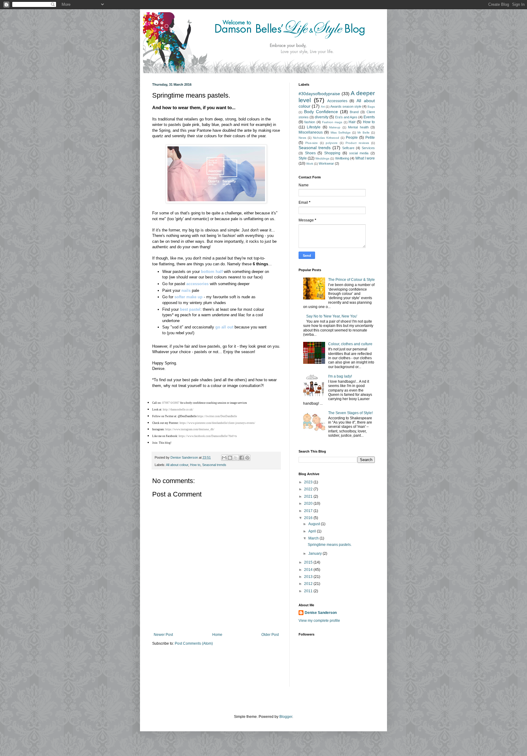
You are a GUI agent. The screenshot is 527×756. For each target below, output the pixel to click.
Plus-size (311, 143)
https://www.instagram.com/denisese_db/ (189, 429)
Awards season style (345, 106)
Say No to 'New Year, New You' (331, 316)
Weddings (322, 158)
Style (303, 158)
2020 (309, 503)
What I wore (365, 158)
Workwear (326, 163)
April (312, 531)
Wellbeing (342, 158)
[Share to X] (236, 458)
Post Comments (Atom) (194, 643)
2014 (309, 570)
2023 (309, 482)
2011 (309, 591)
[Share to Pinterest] (247, 458)
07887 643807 (171, 402)
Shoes (310, 153)
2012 (309, 584)
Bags (371, 106)
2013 (309, 577)
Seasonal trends (214, 465)
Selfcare (348, 148)
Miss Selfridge (341, 132)
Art (323, 106)
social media (359, 153)
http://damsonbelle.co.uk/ (178, 409)
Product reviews (357, 143)
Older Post (270, 634)
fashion (309, 122)
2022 (309, 489)
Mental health (358, 127)
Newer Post (163, 634)
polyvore (332, 143)
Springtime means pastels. (330, 545)
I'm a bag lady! (340, 376)
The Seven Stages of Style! (350, 413)
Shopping (332, 153)
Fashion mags (332, 122)
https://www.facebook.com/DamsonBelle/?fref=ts (208, 436)
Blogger (285, 717)
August (314, 524)
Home (217, 634)
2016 (309, 518)
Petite (370, 137)
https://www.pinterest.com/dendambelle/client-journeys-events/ (217, 423)
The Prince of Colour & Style (351, 280)
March (314, 538)
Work (309, 163)
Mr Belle (363, 132)
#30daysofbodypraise (319, 93)
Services (368, 148)
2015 (309, 562)
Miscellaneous (311, 132)
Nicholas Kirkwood (326, 137)
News (302, 137)
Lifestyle (314, 127)
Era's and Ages (346, 117)
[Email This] (224, 458)
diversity (321, 117)
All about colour (177, 465)
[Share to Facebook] (241, 458)
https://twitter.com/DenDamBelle (217, 416)
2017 (309, 511)
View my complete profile (319, 620)
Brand (354, 112)
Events (369, 117)
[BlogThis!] (230, 458)
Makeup (334, 127)
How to (195, 465)
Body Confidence (321, 111)
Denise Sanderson (321, 613)
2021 (309, 496)
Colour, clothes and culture (350, 344)
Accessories (337, 101)
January (315, 553)
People (352, 137)
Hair (352, 122)
